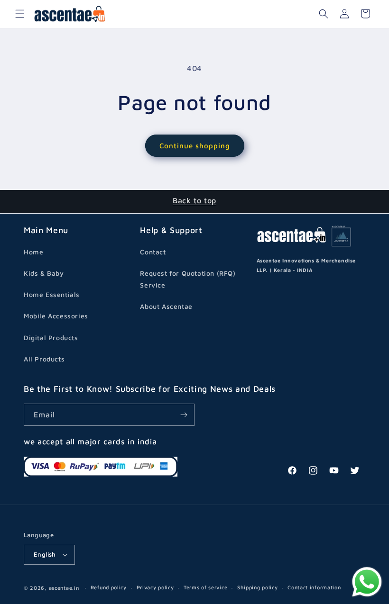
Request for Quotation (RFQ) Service (187, 279)
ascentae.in (64, 588)
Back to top (194, 200)
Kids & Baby (44, 273)
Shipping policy (257, 587)
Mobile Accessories (56, 316)
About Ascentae (166, 306)
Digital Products (51, 338)
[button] (19, 13)
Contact (153, 252)
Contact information (314, 587)
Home (33, 252)
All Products (44, 359)
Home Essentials (52, 294)
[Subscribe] (183, 415)
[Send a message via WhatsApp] (367, 582)
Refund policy (109, 587)
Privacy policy (155, 587)
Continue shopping (194, 146)
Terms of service (205, 587)
